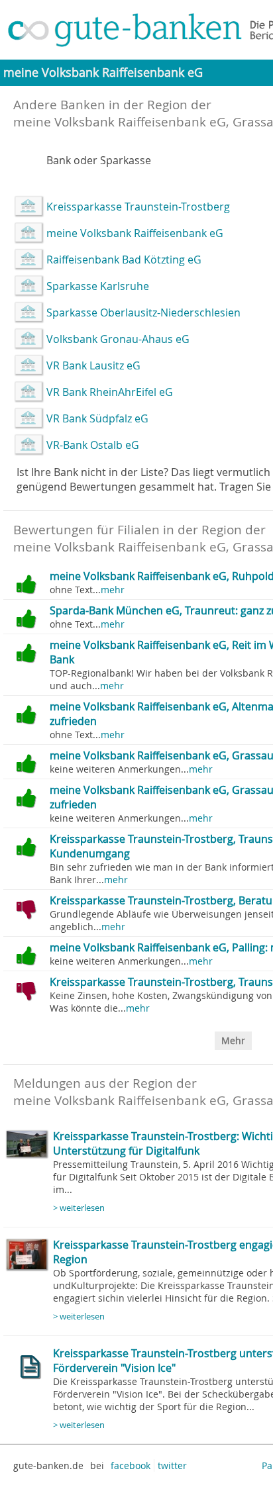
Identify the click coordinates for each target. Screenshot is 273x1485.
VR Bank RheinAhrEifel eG (109, 392)
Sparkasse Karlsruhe (97, 286)
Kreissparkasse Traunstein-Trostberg (138, 206)
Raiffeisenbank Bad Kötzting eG (123, 259)
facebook (130, 1465)
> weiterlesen (79, 1208)
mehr (113, 589)
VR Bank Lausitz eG (93, 365)
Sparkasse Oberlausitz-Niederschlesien (143, 312)
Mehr (233, 1040)
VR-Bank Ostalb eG (92, 445)
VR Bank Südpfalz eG (97, 418)
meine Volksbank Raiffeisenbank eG (134, 233)
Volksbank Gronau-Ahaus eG (118, 339)
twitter (172, 1465)
